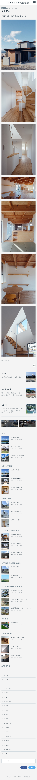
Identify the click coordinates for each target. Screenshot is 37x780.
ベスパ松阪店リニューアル (19, 599)
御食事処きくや (16, 534)
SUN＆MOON (15, 655)
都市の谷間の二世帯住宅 (18, 455)
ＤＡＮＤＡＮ (15, 646)
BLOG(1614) (5, 360)
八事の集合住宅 (16, 511)
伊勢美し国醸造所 (16, 552)
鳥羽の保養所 (15, 502)
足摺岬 (3, 373)
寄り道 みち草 (6, 389)
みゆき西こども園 (16, 590)
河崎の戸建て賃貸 (16, 487)
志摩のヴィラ (15, 437)
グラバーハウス (16, 520)
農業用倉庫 (14, 575)
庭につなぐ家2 (15, 446)
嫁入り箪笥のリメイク (18, 637)
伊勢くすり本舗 (16, 478)
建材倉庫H (14, 622)
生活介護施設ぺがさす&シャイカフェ (22, 608)
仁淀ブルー (5, 405)
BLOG (3, 8)
